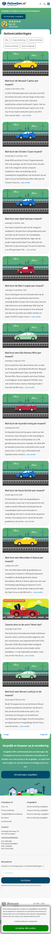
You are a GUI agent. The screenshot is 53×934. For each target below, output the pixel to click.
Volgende (43, 734)
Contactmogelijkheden (9, 837)
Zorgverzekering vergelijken (37, 810)
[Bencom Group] (10, 904)
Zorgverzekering (19, 40)
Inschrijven (25, 880)
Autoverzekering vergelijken (37, 806)
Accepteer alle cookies (25, 928)
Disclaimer (5, 818)
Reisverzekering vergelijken (37, 818)
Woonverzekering (11, 46)
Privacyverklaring (7, 810)
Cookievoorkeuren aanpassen (25, 921)
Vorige (6, 734)
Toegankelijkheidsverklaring (11, 814)
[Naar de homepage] (14, 4)
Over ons (4, 806)
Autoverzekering (35, 40)
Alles (7, 40)
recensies (13, 26)
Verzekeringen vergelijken (13, 16)
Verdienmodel (6, 821)
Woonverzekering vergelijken (38, 814)
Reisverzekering (28, 46)
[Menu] (48, 4)
